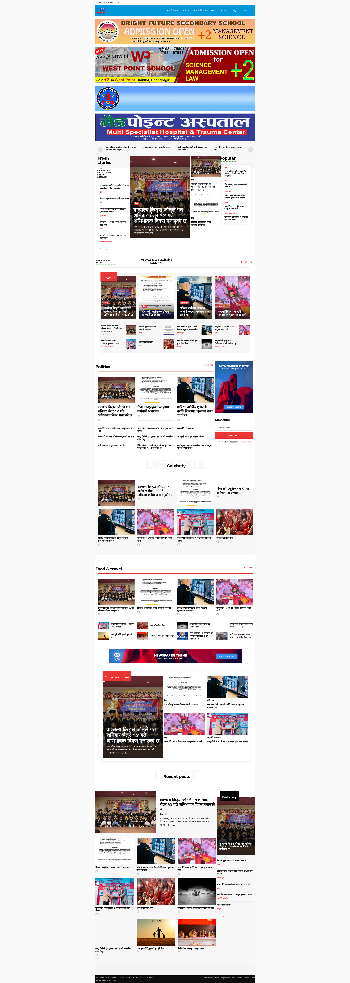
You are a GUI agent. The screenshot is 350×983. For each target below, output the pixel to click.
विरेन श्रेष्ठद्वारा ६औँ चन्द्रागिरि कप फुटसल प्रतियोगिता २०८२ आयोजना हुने (201, 636)
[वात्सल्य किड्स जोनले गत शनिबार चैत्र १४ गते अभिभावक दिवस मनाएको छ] (160, 197)
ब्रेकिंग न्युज (103, 216)
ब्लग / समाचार (173, 10)
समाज (101, 229)
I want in (232, 435)
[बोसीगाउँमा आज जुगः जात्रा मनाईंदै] (142, 636)
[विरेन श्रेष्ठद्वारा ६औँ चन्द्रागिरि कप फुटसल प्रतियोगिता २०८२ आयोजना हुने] (182, 636)
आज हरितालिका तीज (146, 342)
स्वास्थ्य (222, 10)
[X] (251, 262)
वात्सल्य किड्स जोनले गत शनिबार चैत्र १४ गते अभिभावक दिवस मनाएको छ (121, 148)
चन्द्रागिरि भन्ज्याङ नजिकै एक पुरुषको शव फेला (116, 436)
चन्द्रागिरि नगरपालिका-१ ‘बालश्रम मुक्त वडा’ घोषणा (227, 741)
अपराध (179, 347)
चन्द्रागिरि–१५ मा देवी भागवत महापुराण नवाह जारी (234, 207)
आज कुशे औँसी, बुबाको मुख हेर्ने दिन (190, 436)
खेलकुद (234, 10)
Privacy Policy (246, 442)
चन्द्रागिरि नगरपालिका (106, 242)
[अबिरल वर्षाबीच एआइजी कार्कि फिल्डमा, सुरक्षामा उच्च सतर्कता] (194, 297)
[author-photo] (99, 420)
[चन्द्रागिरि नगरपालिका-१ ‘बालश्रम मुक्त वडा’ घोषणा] (131, 344)
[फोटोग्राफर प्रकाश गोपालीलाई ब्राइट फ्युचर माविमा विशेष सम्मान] (222, 636)
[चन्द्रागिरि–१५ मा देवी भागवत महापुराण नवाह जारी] (232, 297)
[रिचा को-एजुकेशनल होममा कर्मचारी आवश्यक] (206, 204)
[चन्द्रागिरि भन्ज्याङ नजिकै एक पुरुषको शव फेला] (207, 344)
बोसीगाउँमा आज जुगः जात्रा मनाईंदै (111, 445)
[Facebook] (241, 262)
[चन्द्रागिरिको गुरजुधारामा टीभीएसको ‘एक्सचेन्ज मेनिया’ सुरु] (244, 344)
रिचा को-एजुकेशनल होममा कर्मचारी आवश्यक (156, 147)
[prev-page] (100, 149)
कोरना (186, 10)
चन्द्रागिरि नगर (199, 10)
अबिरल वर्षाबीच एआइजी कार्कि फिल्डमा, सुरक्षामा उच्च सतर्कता (234, 196)
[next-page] (250, 149)
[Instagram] (246, 262)
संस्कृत (141, 345)
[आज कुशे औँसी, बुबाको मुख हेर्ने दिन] (103, 636)
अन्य (244, 10)
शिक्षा (213, 10)
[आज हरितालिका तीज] (169, 344)
